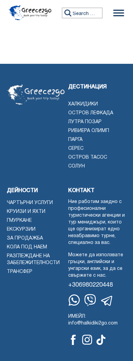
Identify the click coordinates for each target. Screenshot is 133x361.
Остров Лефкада (90, 113)
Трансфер (19, 272)
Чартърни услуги (30, 203)
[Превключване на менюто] (118, 13)
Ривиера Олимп (88, 131)
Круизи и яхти (26, 212)
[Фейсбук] (73, 340)
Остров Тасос (87, 157)
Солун (76, 166)
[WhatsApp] (74, 300)
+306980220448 (90, 285)
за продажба (25, 238)
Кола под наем (27, 247)
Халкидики (83, 104)
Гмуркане (19, 220)
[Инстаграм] (87, 340)
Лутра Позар (85, 122)
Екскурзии (21, 229)
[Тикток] (101, 340)
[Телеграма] (107, 301)
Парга (75, 140)
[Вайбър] (90, 300)
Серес (76, 148)
